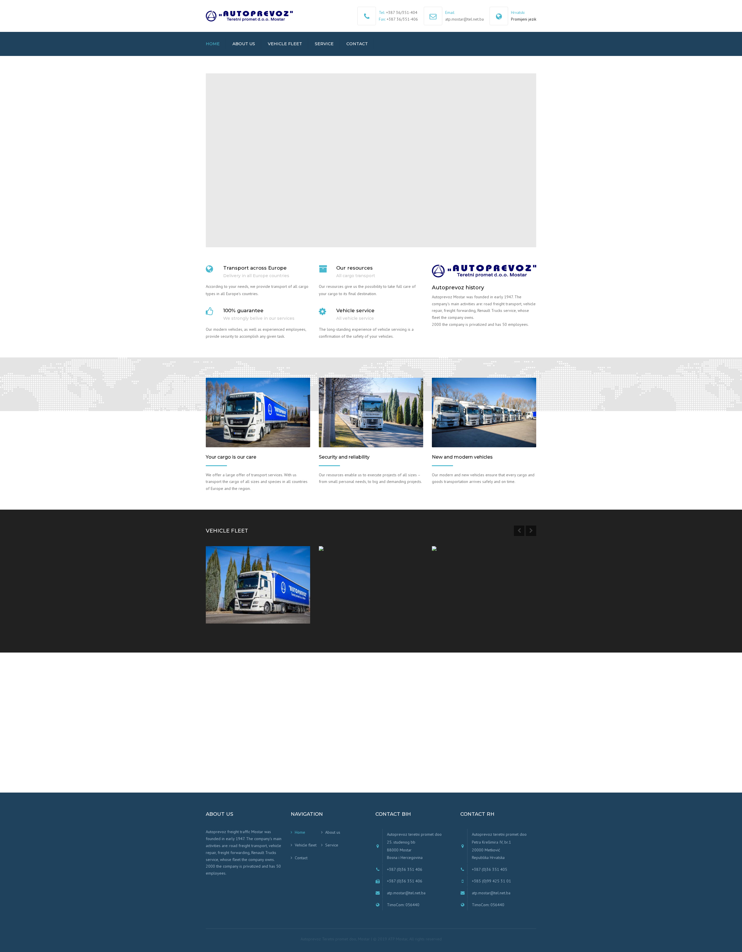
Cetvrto (223, 600)
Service (324, 43)
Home (213, 43)
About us (243, 43)
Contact (357, 43)
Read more (229, 612)
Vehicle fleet (285, 43)
